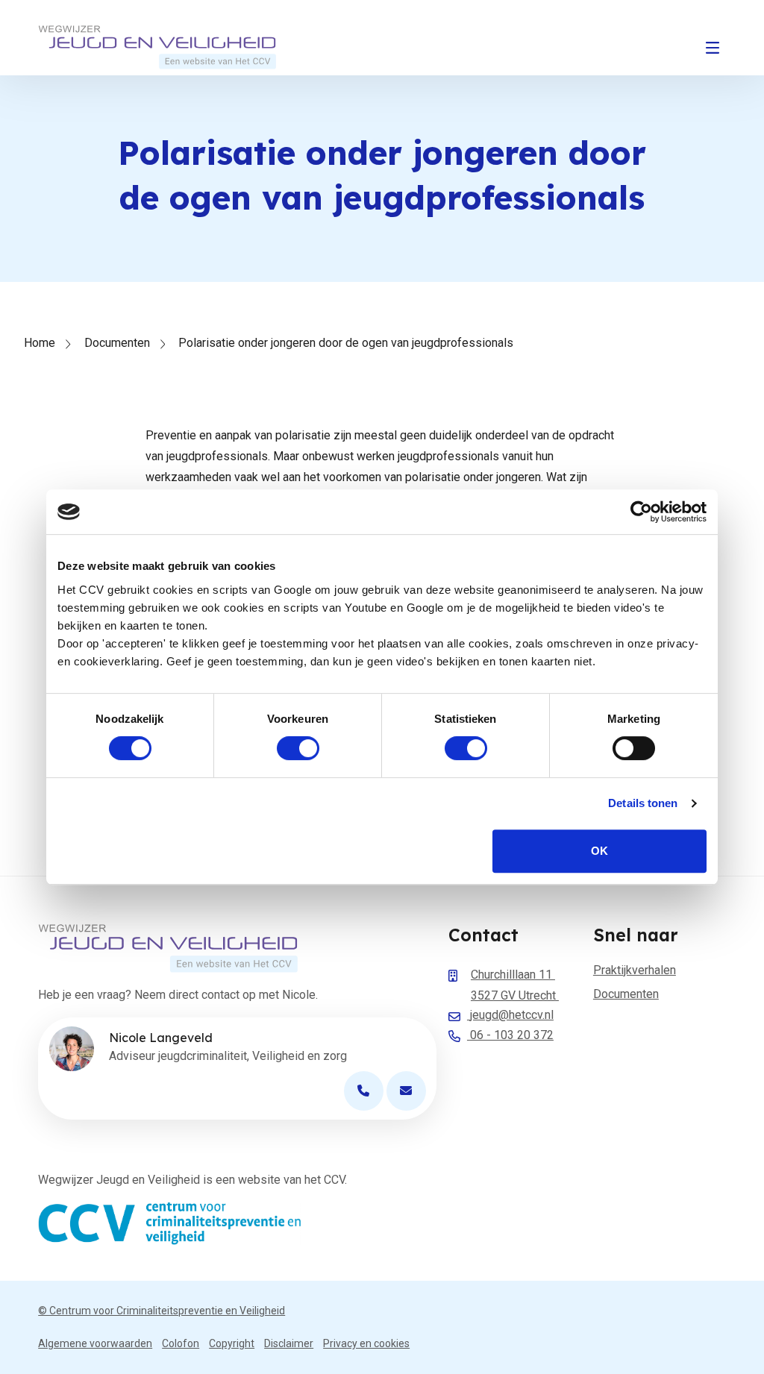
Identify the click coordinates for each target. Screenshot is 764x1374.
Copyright (231, 1343)
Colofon (180, 1343)
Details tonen (642, 803)
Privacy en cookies (366, 1343)
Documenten (117, 343)
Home (39, 343)
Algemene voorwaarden (95, 1343)
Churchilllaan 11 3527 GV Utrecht (515, 985)
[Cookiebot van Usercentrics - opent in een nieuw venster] (641, 512)
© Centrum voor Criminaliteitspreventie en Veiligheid (161, 1311)
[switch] (298, 748)
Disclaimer (288, 1343)
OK (599, 850)
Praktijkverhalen (634, 970)
